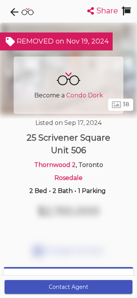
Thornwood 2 (55, 164)
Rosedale (68, 177)
